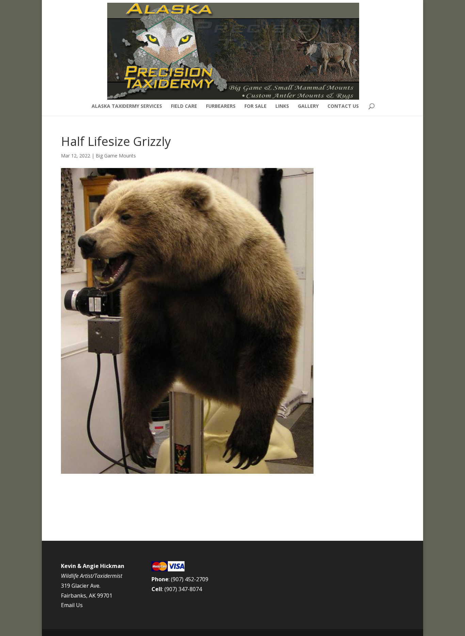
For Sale (255, 106)
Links (282, 106)
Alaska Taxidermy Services (127, 106)
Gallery (308, 106)
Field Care (184, 106)
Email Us (72, 605)
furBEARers (221, 106)
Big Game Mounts (116, 155)
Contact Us (343, 106)
